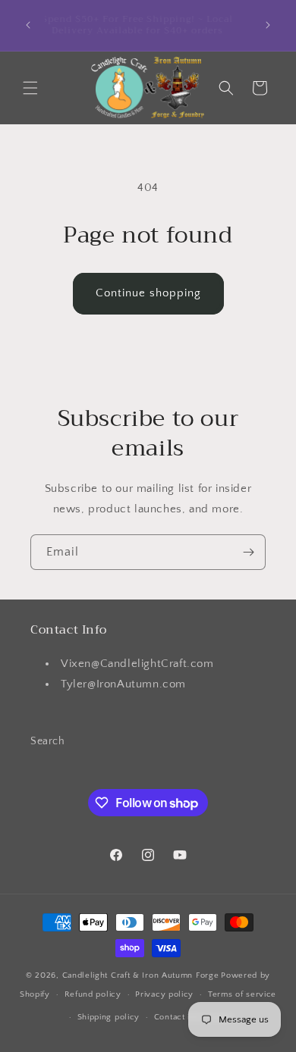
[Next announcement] (268, 25)
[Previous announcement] (28, 25)
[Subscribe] (248, 552)
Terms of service (242, 994)
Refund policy (93, 994)
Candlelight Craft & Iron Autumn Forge (140, 975)
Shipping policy (108, 1017)
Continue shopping (148, 292)
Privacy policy (164, 994)
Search (47, 741)
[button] (30, 88)
